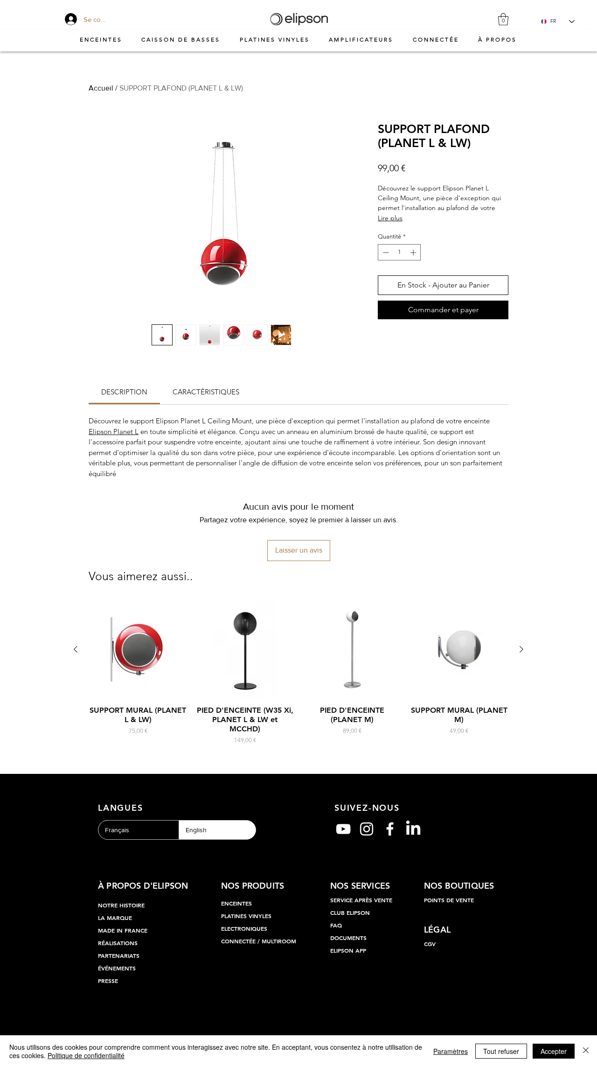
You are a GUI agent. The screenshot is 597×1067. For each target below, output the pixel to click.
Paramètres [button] (450, 1051)
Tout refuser (501, 1051)
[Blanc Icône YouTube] (343, 829)
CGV (430, 944)
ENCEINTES (236, 903)
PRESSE (108, 980)
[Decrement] (384, 252)
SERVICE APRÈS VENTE (361, 900)
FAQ (336, 925)
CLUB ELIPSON (350, 912)
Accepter (554, 1051)
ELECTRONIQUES (244, 928)
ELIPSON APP (348, 950)
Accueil (101, 88)
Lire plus (390, 218)
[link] (124, 391)
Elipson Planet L (114, 431)
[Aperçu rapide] (138, 650)
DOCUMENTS (348, 937)
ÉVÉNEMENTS (117, 968)
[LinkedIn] (413, 829)
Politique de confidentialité (86, 1055)
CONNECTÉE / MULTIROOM (258, 941)
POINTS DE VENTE (449, 900)
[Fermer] (585, 1051)
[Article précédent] (75, 649)
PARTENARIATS (118, 955)
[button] (503, 19)
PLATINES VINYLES (246, 916)
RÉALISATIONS (118, 943)
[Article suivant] (521, 649)
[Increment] (414, 252)
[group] (298, 672)
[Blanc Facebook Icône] (390, 829)
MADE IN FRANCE (122, 930)
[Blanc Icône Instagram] (366, 829)
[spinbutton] (399, 252)
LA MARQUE (115, 917)
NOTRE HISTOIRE (121, 905)
